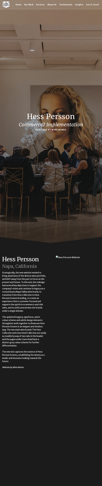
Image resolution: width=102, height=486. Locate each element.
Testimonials (65, 4)
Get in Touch (92, 4)
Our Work (28, 4)
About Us (52, 4)
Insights (79, 4)
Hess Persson (20, 259)
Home (18, 4)
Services (40, 4)
